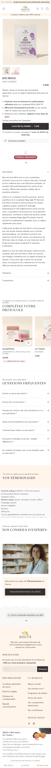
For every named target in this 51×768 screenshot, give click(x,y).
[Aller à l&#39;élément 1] (6, 71)
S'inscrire (42, 669)
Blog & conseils (34, 684)
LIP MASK (40, 349)
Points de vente (35, 698)
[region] (25, 155)
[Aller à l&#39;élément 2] (15, 71)
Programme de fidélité (37, 693)
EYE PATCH (26, 607)
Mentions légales (9, 691)
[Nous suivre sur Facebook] (29, 723)
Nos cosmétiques (35, 710)
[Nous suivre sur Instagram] (34, 723)
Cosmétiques (14, 607)
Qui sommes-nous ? (36, 689)
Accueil (5, 607)
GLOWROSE (8, 349)
